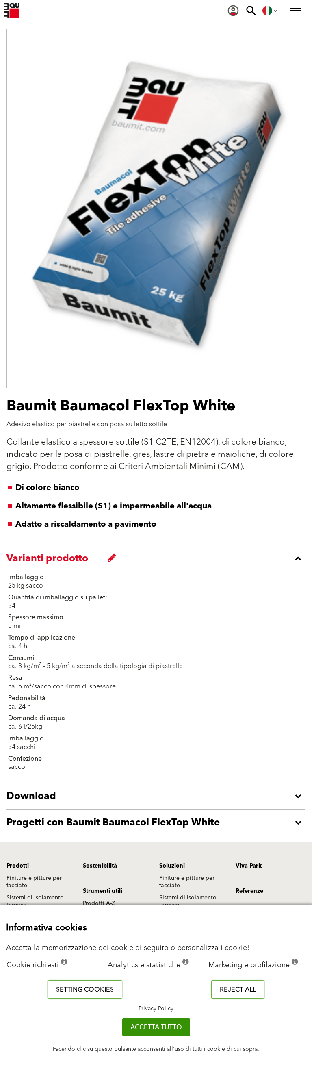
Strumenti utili (102, 891)
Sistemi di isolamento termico (35, 901)
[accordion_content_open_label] (158, 796)
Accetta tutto (156, 1027)
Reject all (238, 989)
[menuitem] (233, 10)
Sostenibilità (100, 866)
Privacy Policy (156, 1009)
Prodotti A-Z (99, 903)
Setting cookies (85, 989)
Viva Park (249, 866)
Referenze (249, 891)
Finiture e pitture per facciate (34, 881)
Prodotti (17, 866)
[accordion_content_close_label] (158, 558)
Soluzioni (172, 866)
